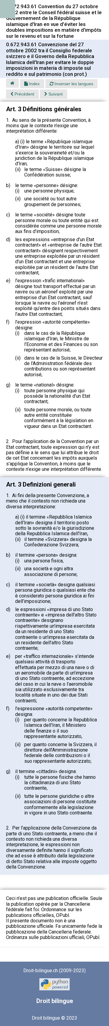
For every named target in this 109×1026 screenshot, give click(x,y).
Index (34, 83)
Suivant (55, 94)
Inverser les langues (73, 83)
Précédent (23, 94)
